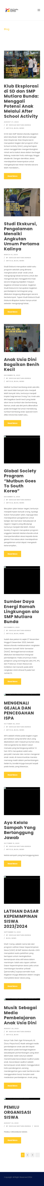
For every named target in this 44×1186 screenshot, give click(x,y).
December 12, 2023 (12, 497)
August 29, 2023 (11, 1028)
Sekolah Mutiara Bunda (20, 125)
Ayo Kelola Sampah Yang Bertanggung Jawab (20, 830)
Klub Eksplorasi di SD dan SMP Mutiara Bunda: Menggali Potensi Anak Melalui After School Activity (21, 101)
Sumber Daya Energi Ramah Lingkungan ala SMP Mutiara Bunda (21, 612)
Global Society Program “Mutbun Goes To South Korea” (20, 481)
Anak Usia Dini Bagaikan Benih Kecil (21, 364)
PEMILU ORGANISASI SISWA (17, 1112)
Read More (12, 176)
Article (9, 128)
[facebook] (5, 1180)
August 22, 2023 (11, 1123)
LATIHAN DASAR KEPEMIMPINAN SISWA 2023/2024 (21, 918)
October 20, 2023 (12, 724)
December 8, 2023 (12, 627)
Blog (16, 128)
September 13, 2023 (12, 932)
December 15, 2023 (12, 375)
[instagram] (9, 1180)
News (21, 128)
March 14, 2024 (11, 255)
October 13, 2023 (11, 843)
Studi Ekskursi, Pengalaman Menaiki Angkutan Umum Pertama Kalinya (21, 236)
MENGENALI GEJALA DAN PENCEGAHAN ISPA (19, 710)
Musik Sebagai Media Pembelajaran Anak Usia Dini (20, 1015)
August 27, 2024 (11, 122)
